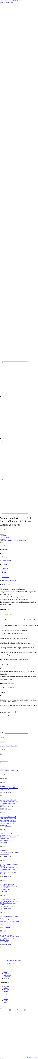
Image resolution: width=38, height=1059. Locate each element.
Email (2, 737)
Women (15, 788)
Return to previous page (6, 2)
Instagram (6, 989)
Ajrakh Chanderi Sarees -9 (7, 906)
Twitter (6, 988)
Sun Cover (11, 921)
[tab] (5, 577)
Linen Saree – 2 (4, 854)
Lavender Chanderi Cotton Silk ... (9, 746)
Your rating (3, 712)
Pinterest (6, 991)
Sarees (5, 1)
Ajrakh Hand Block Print (7, 801)
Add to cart (3, 535)
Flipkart (6, 1002)
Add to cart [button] (8, 792)
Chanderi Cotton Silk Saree (15, 1)
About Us (6, 973)
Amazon (6, 999)
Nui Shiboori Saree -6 (6, 889)
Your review (4, 716)
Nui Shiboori (3, 886)
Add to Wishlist (4, 537)
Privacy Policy (8, 975)
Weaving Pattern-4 (5, 840)
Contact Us (7, 976)
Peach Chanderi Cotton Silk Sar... (9, 770)
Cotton (2, 920)
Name (2, 732)
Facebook (6, 986)
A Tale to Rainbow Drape (7, 835)
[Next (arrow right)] (2, 1058)
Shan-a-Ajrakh (11, 803)
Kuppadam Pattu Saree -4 (7, 823)
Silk (4, 887)
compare (2, 539)
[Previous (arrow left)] (0, 1058)
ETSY (5, 1000)
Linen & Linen (4, 788)
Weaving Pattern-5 (5, 941)
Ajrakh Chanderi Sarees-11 (7, 806)
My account (7, 978)
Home (1, 1)
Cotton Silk (3, 818)
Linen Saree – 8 (4, 789)
